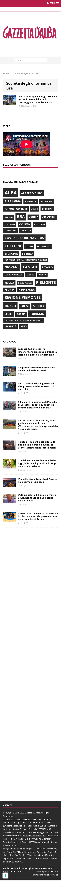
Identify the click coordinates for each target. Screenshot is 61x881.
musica (9, 282)
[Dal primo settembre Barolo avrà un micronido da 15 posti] (9, 373)
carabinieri (48, 217)
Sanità (24, 306)
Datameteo (43, 246)
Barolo (9, 217)
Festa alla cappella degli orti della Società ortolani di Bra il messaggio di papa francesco (38, 99)
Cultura (13, 245)
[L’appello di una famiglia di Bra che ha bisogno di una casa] (9, 485)
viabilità (10, 326)
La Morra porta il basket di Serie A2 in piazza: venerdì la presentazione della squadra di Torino (38, 516)
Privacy (54, 871)
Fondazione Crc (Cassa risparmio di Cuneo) (26, 260)
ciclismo (24, 224)
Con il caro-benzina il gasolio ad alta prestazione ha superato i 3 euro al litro (36, 386)
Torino (21, 314)
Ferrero (27, 253)
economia (11, 253)
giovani (12, 267)
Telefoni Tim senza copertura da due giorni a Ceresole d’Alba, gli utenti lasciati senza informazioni (37, 444)
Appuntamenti (16, 208)
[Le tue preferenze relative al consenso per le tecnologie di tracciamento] (5, 875)
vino (23, 326)
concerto (39, 224)
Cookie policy (42, 871)
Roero (10, 305)
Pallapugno (25, 283)
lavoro (47, 267)
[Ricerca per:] (30, 60)
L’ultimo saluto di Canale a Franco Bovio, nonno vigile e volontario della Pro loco (37, 497)
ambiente (30, 201)
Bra (21, 216)
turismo (37, 314)
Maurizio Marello (13, 275)
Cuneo (29, 246)
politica (9, 289)
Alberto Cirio (31, 193)
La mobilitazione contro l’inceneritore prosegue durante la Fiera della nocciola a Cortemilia (37, 351)
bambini (47, 208)
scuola (38, 306)
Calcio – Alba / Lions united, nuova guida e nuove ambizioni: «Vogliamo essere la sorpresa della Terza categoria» (38, 425)
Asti (34, 208)
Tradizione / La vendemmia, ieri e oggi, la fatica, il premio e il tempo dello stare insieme (37, 463)
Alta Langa (13, 201)
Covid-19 (26, 230)
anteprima (46, 201)
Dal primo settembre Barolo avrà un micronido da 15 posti (36, 369)
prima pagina (26, 289)
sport (9, 314)
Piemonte (46, 282)
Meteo (30, 274)
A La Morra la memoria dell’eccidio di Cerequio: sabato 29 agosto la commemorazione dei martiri (37, 404)
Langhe (30, 266)
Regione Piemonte (23, 297)
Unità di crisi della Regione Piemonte (23, 320)
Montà (42, 275)
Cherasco (10, 224)
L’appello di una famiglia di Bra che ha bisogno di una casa (37, 480)
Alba (11, 193)
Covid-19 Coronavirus (24, 238)
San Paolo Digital (25, 848)
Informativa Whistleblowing (45, 874)
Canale (33, 217)
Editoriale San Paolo (31, 835)
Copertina (10, 230)
